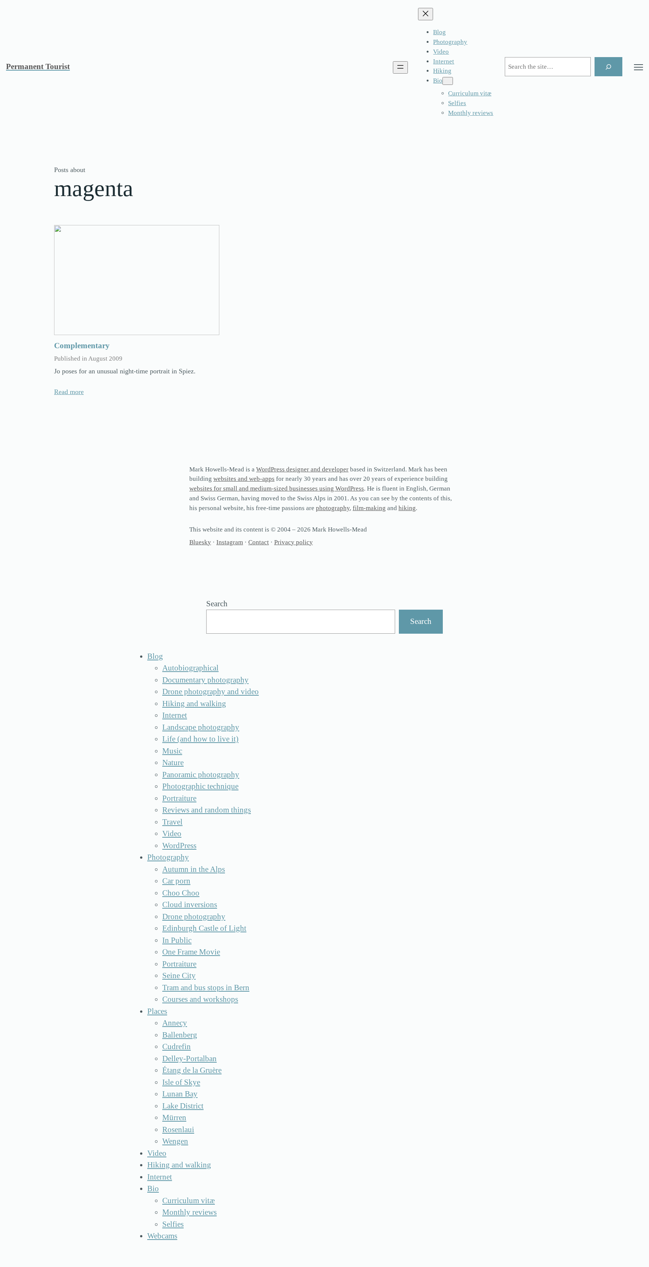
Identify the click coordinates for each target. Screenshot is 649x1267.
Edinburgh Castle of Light (204, 928)
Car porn (176, 880)
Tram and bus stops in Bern (205, 987)
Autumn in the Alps (193, 869)
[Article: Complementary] (136, 280)
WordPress (179, 845)
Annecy (174, 1022)
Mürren (174, 1117)
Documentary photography (205, 679)
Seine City (179, 975)
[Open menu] (400, 67)
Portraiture (179, 798)
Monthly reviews (189, 1212)
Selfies (173, 1224)
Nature (173, 762)
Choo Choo (180, 892)
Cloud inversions (189, 904)
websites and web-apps (244, 478)
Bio (153, 1188)
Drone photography (193, 916)
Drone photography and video (210, 691)
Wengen (175, 1141)
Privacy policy (293, 542)
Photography (168, 857)
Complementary (82, 345)
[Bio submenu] (447, 81)
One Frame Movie (191, 951)
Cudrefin (176, 1046)
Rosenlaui (178, 1129)
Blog (155, 656)
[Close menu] (425, 14)
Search (217, 603)
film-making (369, 508)
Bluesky (200, 542)
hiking (407, 508)
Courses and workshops (200, 999)
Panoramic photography (200, 774)
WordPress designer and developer (302, 469)
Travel (172, 821)
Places (157, 1011)
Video (171, 833)
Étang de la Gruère (192, 1070)
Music (172, 750)
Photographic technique (200, 786)
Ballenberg (179, 1034)
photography (333, 508)
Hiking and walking (194, 703)
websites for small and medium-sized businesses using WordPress (276, 488)
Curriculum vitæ (188, 1200)
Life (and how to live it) (200, 738)
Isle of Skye (181, 1082)
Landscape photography (200, 727)
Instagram (229, 542)
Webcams (162, 1235)
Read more (69, 392)
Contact (258, 542)
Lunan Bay (180, 1093)
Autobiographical (190, 667)
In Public (177, 940)
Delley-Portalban (189, 1058)
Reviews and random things (206, 809)
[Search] (608, 66)
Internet (174, 715)
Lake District (183, 1105)
